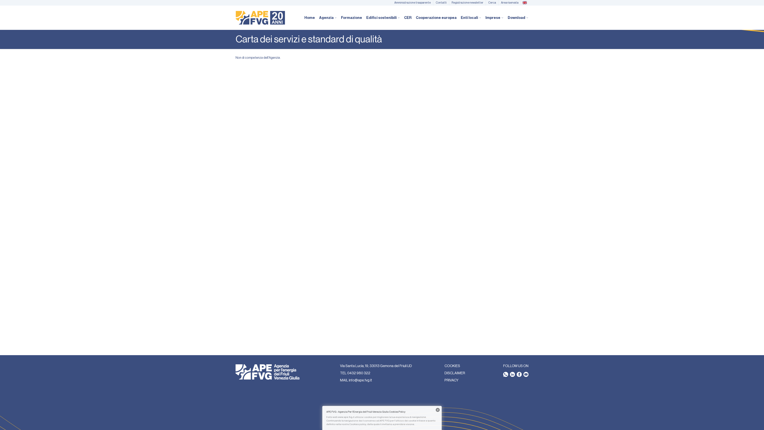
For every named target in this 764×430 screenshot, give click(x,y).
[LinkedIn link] (512, 374)
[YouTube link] (525, 374)
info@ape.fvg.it (360, 380)
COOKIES (452, 366)
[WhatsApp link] (505, 374)
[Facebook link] (519, 374)
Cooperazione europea (436, 18)
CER (408, 18)
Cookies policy (357, 424)
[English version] (524, 3)
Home (309, 18)
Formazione (351, 18)
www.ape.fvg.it (346, 417)
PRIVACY (451, 380)
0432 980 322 (358, 373)
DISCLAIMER (454, 373)
